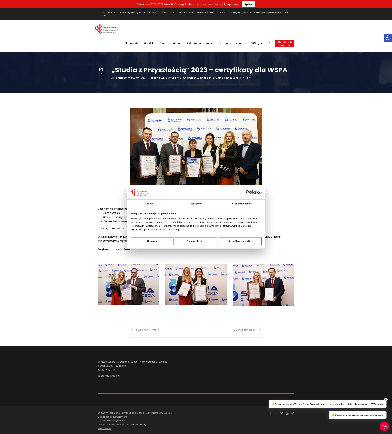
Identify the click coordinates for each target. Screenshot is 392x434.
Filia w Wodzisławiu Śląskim (228, 12)
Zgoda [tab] (150, 203)
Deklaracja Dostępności (111, 420)
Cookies (164, 12)
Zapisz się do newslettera (112, 416)
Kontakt (241, 43)
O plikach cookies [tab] (242, 203)
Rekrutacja (194, 43)
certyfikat (157, 77)
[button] (388, 38)
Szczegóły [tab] (196, 203)
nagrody (206, 77)
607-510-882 (284, 43)
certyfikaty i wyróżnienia (182, 77)
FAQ (103, 12)
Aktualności (131, 43)
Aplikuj (248, 4)
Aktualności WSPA (123, 77)
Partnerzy (225, 43)
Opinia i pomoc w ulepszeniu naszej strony (122, 424)
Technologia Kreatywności (132, 12)
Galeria (141, 77)
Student (177, 43)
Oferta (163, 43)
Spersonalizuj (194, 241)
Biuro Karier (175, 12)
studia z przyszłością (227, 77)
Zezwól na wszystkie (240, 241)
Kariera (210, 43)
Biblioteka (112, 12)
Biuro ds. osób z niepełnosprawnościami (263, 12)
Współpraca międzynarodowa (198, 12)
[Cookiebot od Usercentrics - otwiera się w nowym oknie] (248, 192)
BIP (286, 12)
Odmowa (152, 241)
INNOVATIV (152, 12)
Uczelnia (149, 43)
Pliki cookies (104, 428)
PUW (104, 15)
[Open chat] (384, 426)
